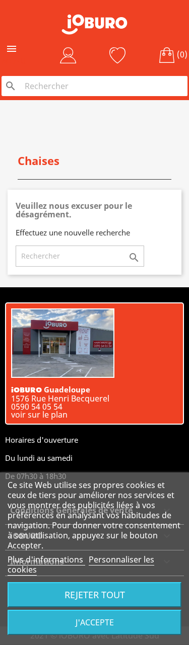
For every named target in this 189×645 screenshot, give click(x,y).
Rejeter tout (95, 594)
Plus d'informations (46, 559)
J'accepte (95, 622)
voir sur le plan (39, 414)
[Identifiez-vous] (68, 55)
